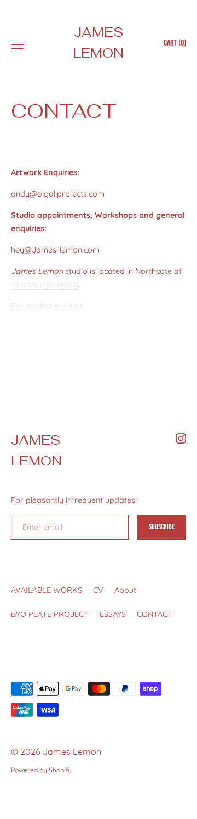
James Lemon (98, 42)
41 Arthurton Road (44, 284)
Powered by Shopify (41, 770)
